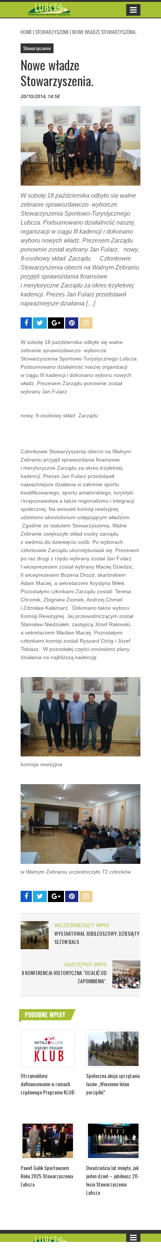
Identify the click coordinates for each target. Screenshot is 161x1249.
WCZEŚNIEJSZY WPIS (81, 925)
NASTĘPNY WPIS (85, 965)
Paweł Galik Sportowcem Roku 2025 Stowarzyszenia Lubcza (47, 1176)
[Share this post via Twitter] (40, 323)
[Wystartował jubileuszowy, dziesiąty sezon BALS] (35, 935)
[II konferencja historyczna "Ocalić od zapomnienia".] (126, 974)
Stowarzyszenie (52, 32)
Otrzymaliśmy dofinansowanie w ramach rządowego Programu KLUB (48, 1084)
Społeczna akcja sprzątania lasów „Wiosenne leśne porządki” (113, 1084)
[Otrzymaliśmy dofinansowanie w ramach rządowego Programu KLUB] (47, 1048)
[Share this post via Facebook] (26, 323)
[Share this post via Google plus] (56, 323)
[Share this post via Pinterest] (71, 323)
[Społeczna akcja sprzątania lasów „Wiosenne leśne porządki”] (113, 1048)
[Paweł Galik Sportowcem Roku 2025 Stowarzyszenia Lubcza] (47, 1140)
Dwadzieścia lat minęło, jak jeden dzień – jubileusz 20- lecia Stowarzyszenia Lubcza (112, 1180)
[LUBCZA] (50, 8)
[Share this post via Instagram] (85, 323)
